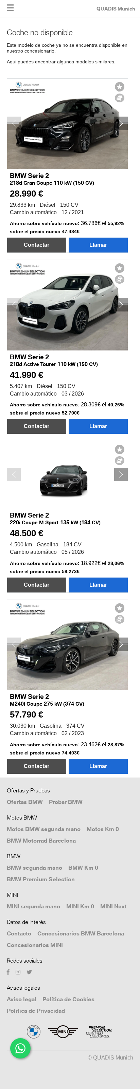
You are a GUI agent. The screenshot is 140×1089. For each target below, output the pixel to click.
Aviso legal (21, 999)
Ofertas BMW (25, 802)
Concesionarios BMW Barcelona (80, 933)
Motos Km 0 (103, 829)
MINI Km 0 (80, 906)
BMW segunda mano (34, 867)
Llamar (98, 245)
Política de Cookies (68, 999)
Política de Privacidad (36, 1010)
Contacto (19, 933)
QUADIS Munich (116, 9)
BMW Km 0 (83, 867)
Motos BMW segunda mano (44, 829)
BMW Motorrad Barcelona (41, 840)
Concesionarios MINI (35, 945)
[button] (121, 123)
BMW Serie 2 (52, 179)
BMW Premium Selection (41, 879)
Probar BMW (66, 802)
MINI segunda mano (33, 906)
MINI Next (113, 906)
